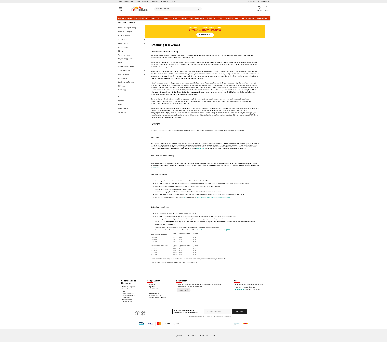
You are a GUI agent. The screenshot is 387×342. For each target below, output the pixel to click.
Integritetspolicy (153, 293)
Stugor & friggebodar (197, 18)
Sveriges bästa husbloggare (157, 297)
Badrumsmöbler (262, 18)
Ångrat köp (151, 287)
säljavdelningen (240, 289)
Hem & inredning (248, 18)
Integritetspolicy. (225, 316)
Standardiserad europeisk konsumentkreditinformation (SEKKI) (213, 197)
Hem (119, 22)
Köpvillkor (151, 285)
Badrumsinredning (140, 18)
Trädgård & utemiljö (125, 18)
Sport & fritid (154, 18)
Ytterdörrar (165, 18)
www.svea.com (200, 148)
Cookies (150, 291)
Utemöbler (183, 18)
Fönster (174, 18)
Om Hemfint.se (153, 289)
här (184, 197)
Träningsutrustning (232, 18)
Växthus (220, 18)
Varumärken (122, 112)
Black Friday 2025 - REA (155, 295)
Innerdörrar (211, 18)
